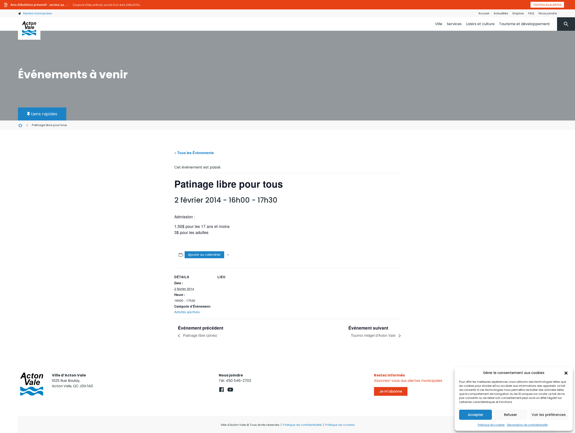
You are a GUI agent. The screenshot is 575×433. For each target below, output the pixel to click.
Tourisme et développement (524, 23)
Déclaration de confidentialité (527, 425)
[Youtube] (230, 389)
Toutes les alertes (547, 5)
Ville (438, 23)
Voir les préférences (549, 414)
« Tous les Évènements (194, 152)
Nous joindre (548, 13)
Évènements (20, 125)
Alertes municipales (37, 13)
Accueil (483, 13)
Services (454, 23)
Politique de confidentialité (302, 425)
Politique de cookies (491, 425)
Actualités (501, 13)
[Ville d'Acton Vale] (29, 28)
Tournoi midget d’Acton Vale (373, 335)
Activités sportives (187, 312)
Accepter (475, 414)
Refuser (510, 414)
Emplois (518, 13)
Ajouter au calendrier (204, 254)
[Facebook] (221, 389)
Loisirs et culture (480, 23)
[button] (566, 373)
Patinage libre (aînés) (199, 335)
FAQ (531, 13)
